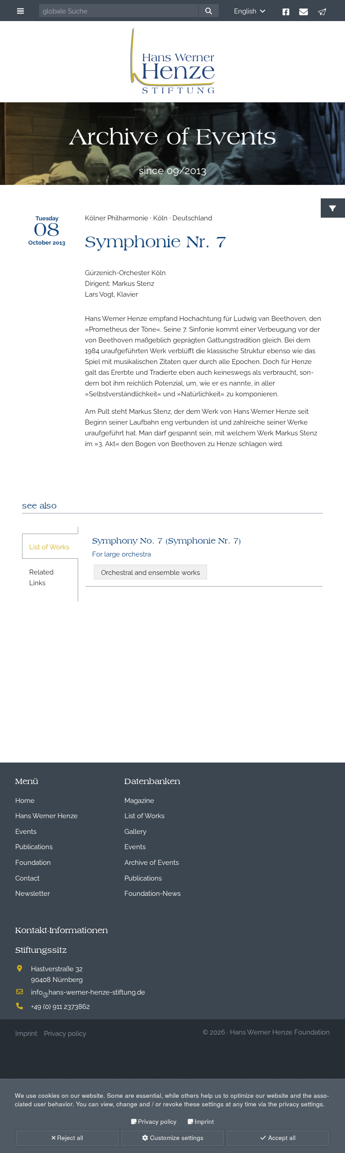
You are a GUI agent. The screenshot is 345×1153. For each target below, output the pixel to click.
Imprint (204, 1121)
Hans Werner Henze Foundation (280, 1031)
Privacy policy (157, 1121)
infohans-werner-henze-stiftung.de (88, 991)
